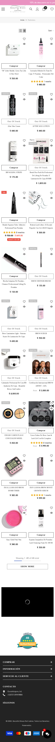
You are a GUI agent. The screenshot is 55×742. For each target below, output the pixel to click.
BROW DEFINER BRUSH (41, 281)
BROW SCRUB (41, 333)
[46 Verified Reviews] (27, 654)
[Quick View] (24, 44)
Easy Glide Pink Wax (13, 540)
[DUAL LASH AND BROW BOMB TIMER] (13, 466)
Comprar (14, 66)
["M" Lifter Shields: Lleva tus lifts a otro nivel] (13, 49)
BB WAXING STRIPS (14, 172)
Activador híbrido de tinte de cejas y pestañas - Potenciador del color (41, 74)
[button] (20, 31)
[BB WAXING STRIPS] (13, 151)
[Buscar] (31, 9)
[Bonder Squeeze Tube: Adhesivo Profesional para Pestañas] (13, 203)
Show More (27, 566)
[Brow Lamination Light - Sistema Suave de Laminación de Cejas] (13, 312)
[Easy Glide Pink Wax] (13, 518)
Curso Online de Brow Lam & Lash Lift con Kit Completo (41, 436)
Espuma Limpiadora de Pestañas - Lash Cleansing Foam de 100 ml (41, 541)
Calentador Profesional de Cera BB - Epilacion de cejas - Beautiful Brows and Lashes (13, 386)
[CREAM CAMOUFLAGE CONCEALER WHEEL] (13, 413)
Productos (31, 20)
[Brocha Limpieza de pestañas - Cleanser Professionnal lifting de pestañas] (13, 259)
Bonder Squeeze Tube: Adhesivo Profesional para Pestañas (14, 226)
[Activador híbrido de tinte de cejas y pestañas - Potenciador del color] (41, 49)
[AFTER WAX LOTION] (41, 104)
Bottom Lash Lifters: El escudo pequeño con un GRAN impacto (41, 226)
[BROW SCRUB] (41, 312)
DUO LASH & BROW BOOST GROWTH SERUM (41, 489)
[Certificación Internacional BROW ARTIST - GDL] (41, 361)
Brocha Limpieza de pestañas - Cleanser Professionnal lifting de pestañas (14, 284)
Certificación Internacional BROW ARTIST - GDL (41, 384)
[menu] (3, 9)
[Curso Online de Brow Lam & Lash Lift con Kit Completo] (41, 413)
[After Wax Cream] (13, 104)
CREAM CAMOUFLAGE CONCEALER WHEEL (13, 436)
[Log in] (37, 9)
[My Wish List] (52, 9)
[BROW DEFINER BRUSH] (41, 259)
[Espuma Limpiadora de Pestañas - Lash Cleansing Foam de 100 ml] (41, 518)
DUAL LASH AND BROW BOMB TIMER (14, 489)
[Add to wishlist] (24, 39)
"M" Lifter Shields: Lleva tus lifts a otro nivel (14, 72)
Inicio (22, 20)
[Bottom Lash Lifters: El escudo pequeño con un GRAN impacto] (41, 203)
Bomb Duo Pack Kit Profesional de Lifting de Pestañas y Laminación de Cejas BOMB (41, 175)
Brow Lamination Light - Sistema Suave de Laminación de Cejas (14, 335)
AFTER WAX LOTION (41, 126)
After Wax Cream (14, 126)
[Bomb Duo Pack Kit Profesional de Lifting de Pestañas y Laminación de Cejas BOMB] (41, 151)
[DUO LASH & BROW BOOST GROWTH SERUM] (41, 466)
